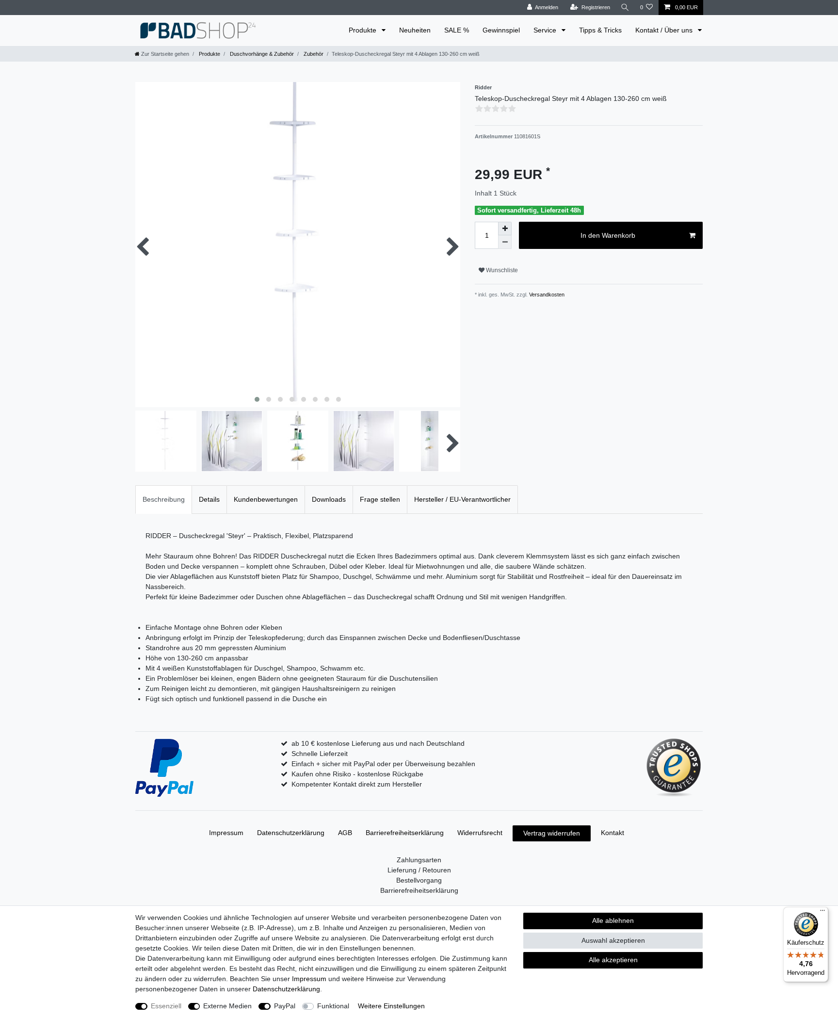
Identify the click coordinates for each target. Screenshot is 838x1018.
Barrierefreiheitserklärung (405, 833)
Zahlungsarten (419, 860)
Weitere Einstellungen (391, 1006)
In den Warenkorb (607, 235)
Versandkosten (546, 294)
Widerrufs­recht (479, 833)
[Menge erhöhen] (505, 228)
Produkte (363, 30)
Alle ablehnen (613, 920)
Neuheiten (415, 30)
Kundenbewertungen (266, 499)
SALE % (456, 30)
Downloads (329, 499)
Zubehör (312, 54)
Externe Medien (227, 1006)
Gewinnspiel (501, 30)
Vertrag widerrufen (551, 833)
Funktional (333, 1006)
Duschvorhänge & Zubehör (261, 54)
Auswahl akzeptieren (613, 940)
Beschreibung (164, 499)
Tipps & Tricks (600, 30)
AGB (345, 833)
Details (209, 499)
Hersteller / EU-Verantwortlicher (462, 499)
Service (545, 30)
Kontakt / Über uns (664, 30)
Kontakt (612, 833)
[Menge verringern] (505, 242)
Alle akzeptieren (613, 960)
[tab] (163, 499)
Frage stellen (380, 499)
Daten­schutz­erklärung (290, 833)
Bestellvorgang (419, 880)
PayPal (284, 1006)
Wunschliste (501, 270)
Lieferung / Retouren (419, 870)
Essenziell (166, 1006)
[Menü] (822, 913)
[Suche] (625, 7)
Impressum (226, 833)
